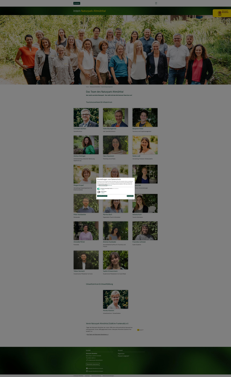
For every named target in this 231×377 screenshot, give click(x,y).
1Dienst (102, 189)
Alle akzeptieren (130, 195)
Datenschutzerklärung (103, 185)
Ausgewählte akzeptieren (102, 195)
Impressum (110, 185)
